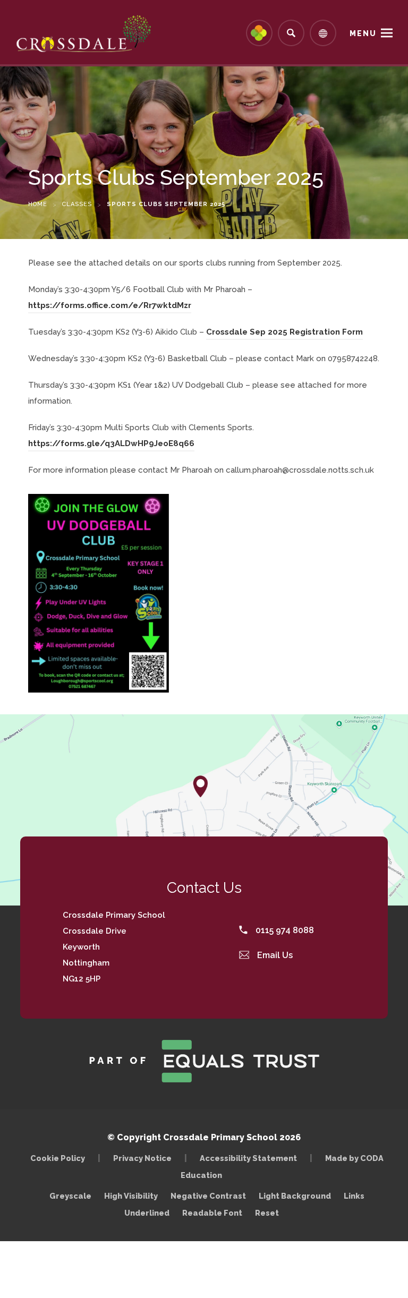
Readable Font (212, 1212)
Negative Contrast (208, 1195)
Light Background (295, 1195)
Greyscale (70, 1195)
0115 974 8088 (283, 930)
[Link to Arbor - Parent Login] (259, 33)
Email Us (274, 955)
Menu (363, 33)
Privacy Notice (142, 1158)
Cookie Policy (57, 1158)
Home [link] (37, 204)
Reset (267, 1212)
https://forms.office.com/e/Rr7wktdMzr (109, 307)
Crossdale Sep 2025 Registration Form (284, 333)
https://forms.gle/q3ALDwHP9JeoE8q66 (111, 445)
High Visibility (131, 1195)
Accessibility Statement (248, 1158)
